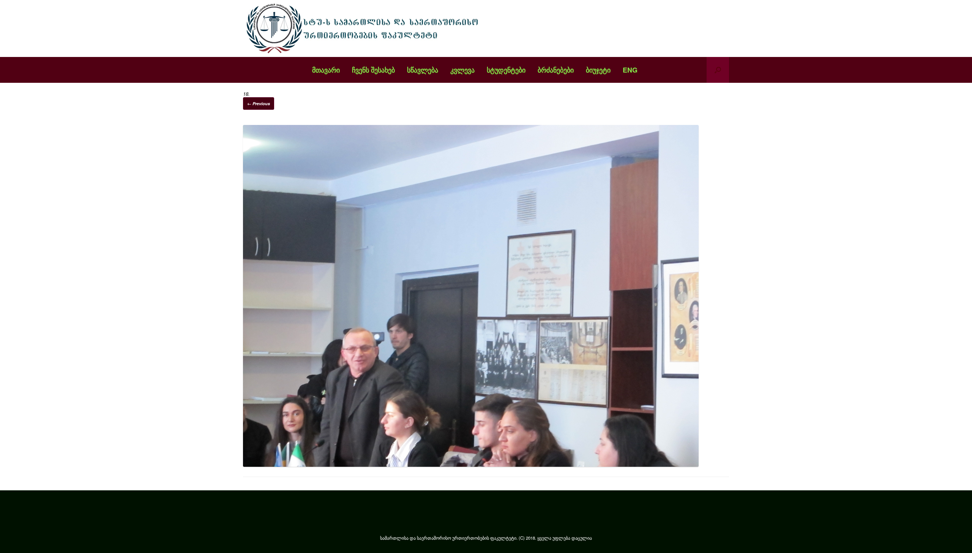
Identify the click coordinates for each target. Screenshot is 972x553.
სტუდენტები (506, 70)
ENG (630, 70)
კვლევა (462, 70)
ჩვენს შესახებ (373, 70)
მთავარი (326, 70)
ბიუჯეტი (598, 70)
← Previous (258, 103)
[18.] (471, 464)
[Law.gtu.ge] (364, 28)
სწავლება (422, 70)
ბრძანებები (556, 70)
